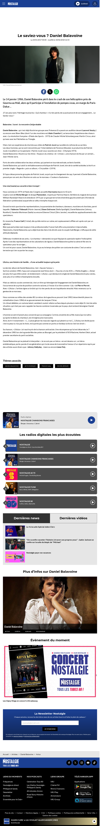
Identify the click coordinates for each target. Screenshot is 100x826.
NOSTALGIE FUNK (28, 487)
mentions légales (18, 736)
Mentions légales (32, 813)
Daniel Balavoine (13, 626)
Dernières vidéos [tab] (73, 518)
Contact (20, 813)
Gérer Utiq (91, 813)
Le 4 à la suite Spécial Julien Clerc (40, 527)
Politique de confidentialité (74, 813)
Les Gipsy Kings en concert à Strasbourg (20, 701)
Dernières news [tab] (26, 518)
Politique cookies (54, 813)
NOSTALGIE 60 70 (27, 473)
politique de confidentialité (31, 736)
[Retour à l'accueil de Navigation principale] (13, 3)
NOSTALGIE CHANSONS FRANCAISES (38, 420)
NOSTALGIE (25, 444)
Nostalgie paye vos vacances (38, 552)
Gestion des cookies (50, 815)
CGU (43, 813)
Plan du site (9, 813)
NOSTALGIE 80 (26, 501)
